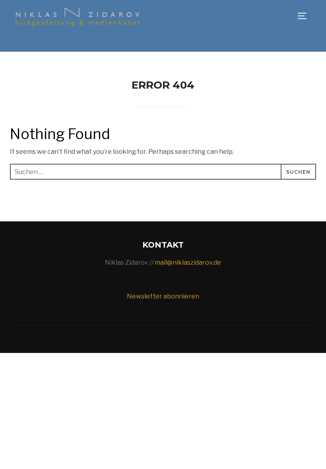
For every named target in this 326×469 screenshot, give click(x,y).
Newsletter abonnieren (163, 296)
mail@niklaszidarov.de (188, 262)
